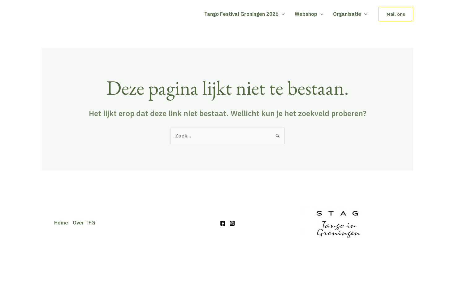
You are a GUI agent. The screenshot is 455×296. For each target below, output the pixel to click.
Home (61, 223)
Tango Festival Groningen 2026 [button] (241, 14)
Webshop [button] (306, 14)
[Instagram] (232, 223)
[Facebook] (223, 223)
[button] (282, 14)
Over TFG (84, 223)
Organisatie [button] (347, 14)
